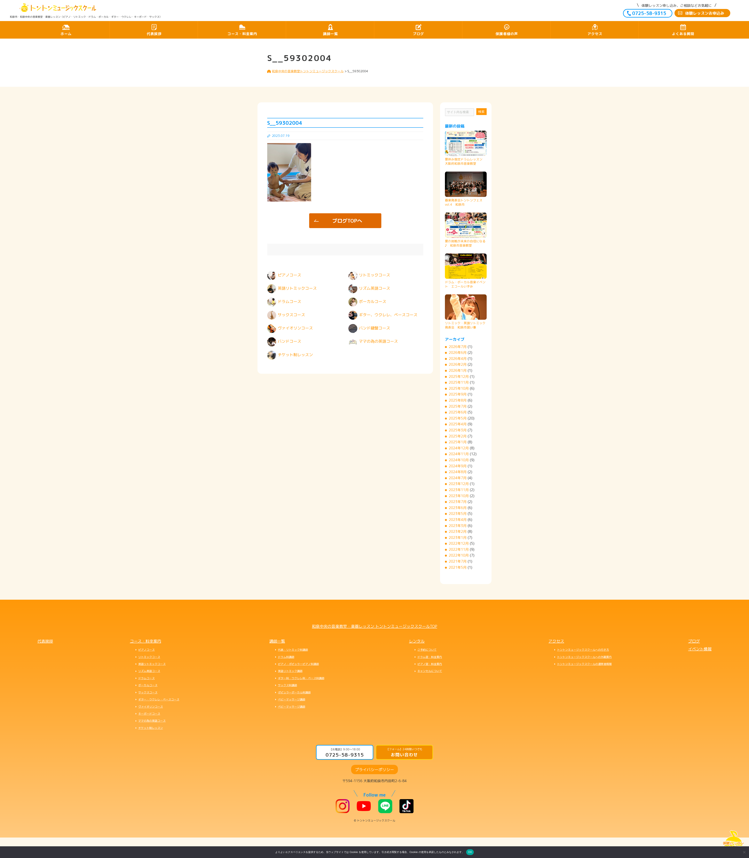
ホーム (66, 33)
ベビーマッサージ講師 (291, 699)
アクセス (594, 33)
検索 (481, 111)
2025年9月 (458, 394)
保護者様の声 (507, 33)
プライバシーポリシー (374, 769)
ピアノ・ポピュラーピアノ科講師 (298, 664)
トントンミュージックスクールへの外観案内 (584, 657)
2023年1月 (458, 537)
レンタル (417, 641)
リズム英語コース (149, 671)
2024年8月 (458, 471)
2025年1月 (458, 442)
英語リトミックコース (152, 664)
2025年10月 (459, 388)
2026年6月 (458, 352)
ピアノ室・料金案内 (429, 664)
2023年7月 (458, 501)
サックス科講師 (287, 685)
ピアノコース (146, 650)
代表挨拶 (154, 33)
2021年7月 (458, 561)
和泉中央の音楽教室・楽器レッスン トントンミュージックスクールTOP (374, 626)
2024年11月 (459, 454)
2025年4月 (458, 424)
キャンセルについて (429, 671)
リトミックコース (149, 657)
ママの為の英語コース (152, 721)
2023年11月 (459, 489)
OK (470, 852)
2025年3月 (458, 430)
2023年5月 (458, 513)
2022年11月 (459, 549)
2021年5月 (458, 567)
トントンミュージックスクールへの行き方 (583, 650)
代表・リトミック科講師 (293, 650)
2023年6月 (458, 507)
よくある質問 (683, 33)
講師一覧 (330, 33)
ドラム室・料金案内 (429, 657)
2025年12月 (459, 376)
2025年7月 (458, 406)
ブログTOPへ (347, 220)
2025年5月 (458, 418)
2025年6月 (458, 412)
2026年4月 (458, 358)
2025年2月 (458, 436)
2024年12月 (459, 448)
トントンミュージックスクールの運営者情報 (584, 664)
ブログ (418, 33)
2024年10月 (459, 460)
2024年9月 (458, 466)
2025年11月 (459, 382)
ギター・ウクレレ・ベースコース (158, 699)
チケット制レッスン (150, 728)
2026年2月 (458, 364)
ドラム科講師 (286, 657)
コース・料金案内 (242, 33)
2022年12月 (459, 543)
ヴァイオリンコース (150, 706)
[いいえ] (744, 852)
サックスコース (147, 692)
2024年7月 (458, 477)
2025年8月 (458, 400)
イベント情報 (700, 649)
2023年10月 (459, 495)
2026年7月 (458, 346)
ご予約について (427, 650)
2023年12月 (459, 483)
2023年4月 (458, 519)
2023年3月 (458, 525)
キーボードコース (149, 713)
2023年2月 (458, 531)
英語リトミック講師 (290, 671)
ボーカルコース (147, 685)
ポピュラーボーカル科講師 (294, 692)
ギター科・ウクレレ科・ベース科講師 (301, 678)
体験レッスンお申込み (704, 13)
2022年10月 (459, 555)
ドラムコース (146, 678)
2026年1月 (458, 370)
